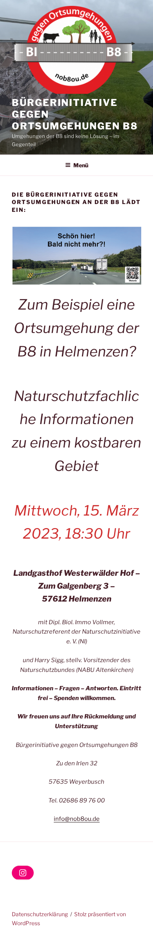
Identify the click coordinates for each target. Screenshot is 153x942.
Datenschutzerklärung (40, 914)
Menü (80, 165)
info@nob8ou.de (77, 818)
